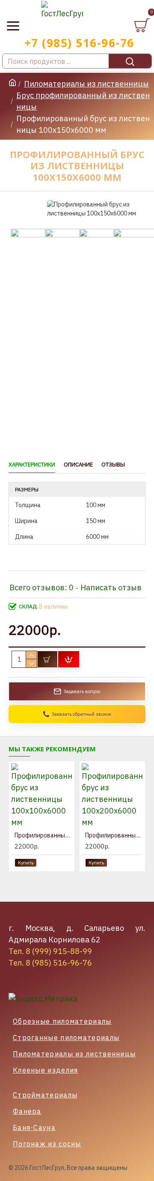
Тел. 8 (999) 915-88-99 (50, 951)
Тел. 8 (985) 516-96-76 (50, 963)
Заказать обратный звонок (81, 714)
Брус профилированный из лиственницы (83, 101)
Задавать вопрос (82, 691)
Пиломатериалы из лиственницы (86, 84)
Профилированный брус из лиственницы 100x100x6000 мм (43, 835)
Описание (78, 464)
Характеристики (32, 464)
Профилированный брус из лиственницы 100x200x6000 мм (114, 835)
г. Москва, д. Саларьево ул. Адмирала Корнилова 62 (77, 934)
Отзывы (113, 464)
